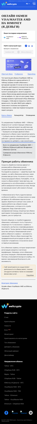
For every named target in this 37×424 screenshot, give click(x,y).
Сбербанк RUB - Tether (12, 378)
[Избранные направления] (32, 46)
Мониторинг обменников (10, 283)
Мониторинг (9, 334)
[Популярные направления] (29, 46)
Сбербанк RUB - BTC (12, 370)
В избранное (19, 74)
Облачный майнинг (11, 351)
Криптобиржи (9, 321)
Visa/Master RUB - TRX (12, 391)
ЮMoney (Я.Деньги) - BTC (14, 383)
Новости (7, 326)
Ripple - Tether (9, 374)
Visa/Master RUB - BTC (12, 387)
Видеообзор (31, 74)
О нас (6, 317)
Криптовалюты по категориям (15, 338)
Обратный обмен (7, 74)
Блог (7, 330)
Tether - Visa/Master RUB (13, 399)
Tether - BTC (8, 366)
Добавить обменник (11, 347)
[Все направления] (26, 46)
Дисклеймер (9, 355)
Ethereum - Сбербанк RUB (14, 404)
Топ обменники (10, 343)
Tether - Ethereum (10, 395)
